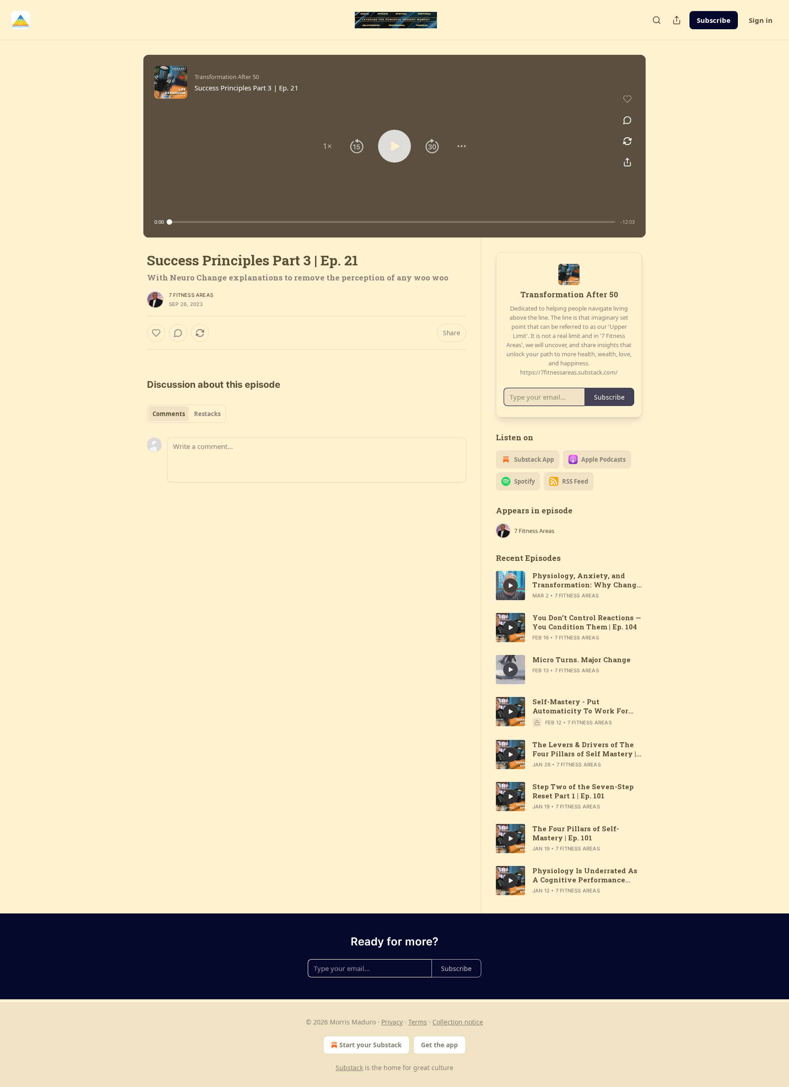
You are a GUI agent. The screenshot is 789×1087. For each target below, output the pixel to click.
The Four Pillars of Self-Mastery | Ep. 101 (575, 833)
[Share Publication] (677, 20)
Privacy (392, 1022)
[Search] (656, 20)
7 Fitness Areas (191, 295)
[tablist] (186, 414)
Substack (349, 1067)
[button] (327, 146)
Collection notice (457, 1022)
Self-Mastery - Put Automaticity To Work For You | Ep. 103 (580, 706)
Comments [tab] (169, 414)
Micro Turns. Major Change (581, 659)
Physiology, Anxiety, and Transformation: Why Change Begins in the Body (586, 580)
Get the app (439, 1044)
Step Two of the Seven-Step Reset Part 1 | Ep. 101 (583, 791)
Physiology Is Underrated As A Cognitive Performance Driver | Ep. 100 (584, 875)
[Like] (156, 333)
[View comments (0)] (627, 120)
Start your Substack (370, 1044)
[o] (510, 585)
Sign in (761, 20)
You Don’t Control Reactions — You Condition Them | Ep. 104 (586, 622)
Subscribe (714, 20)
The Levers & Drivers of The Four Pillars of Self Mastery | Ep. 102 (584, 749)
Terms (417, 1022)
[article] (569, 585)
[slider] (392, 222)
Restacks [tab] (207, 414)
